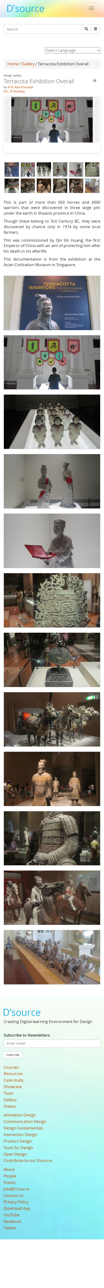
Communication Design (25, 1121)
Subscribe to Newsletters (27, 1035)
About (9, 1169)
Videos (10, 1106)
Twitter (10, 1228)
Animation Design (20, 1115)
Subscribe (13, 1055)
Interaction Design (20, 1134)
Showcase (13, 1086)
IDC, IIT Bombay (14, 91)
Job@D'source (16, 1189)
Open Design (15, 1154)
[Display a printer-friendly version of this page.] (95, 80)
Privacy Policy (16, 1202)
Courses (11, 1067)
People (10, 1176)
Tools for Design (18, 1147)
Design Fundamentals (23, 1128)
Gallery (28, 64)
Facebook (12, 1221)
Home (12, 64)
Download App (17, 1208)
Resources (13, 1073)
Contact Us (14, 1195)
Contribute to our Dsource (28, 1160)
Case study (13, 1080)
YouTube (11, 1215)
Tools (8, 1093)
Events (10, 1182)
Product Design (18, 1141)
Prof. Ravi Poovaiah (20, 87)
